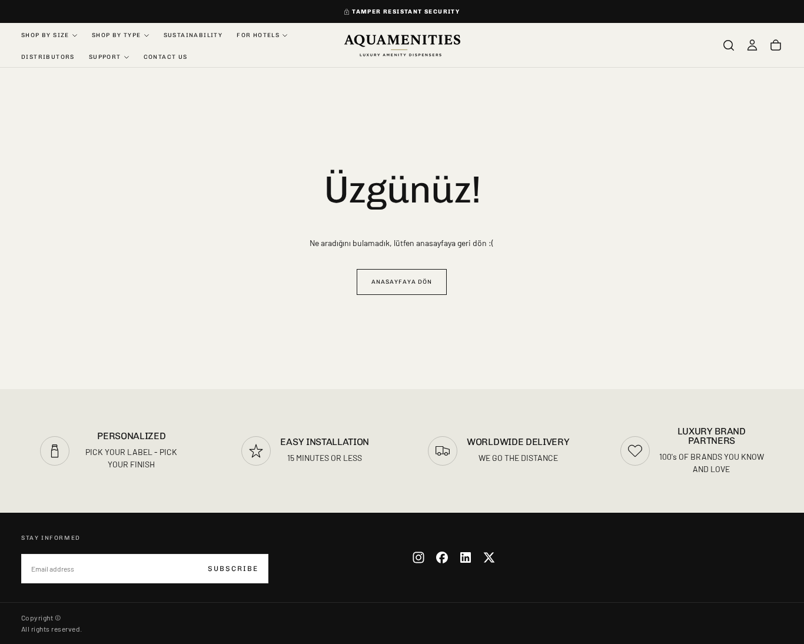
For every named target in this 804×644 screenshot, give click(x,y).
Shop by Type (116, 35)
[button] (729, 45)
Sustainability (193, 35)
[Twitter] (489, 557)
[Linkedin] (466, 557)
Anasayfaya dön (401, 282)
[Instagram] (418, 557)
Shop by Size (45, 35)
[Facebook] (442, 557)
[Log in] (752, 45)
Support (105, 57)
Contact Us (166, 57)
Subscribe (233, 569)
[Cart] (776, 45)
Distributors (48, 57)
